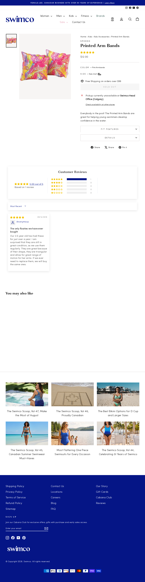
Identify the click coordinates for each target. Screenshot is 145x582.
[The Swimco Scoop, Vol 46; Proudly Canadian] (72, 394)
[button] (87, 52)
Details (110, 137)
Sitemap (11, 508)
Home (83, 36)
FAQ (53, 508)
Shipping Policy (15, 486)
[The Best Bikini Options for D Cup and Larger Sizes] (118, 394)
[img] (17, 217)
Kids (72, 15)
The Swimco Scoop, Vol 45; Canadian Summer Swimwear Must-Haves (27, 454)
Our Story (102, 486)
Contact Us (78, 22)
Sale (63, 22)
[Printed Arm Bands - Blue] (23, 355)
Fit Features (110, 129)
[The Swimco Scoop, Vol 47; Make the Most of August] (27, 394)
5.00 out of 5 (36, 183)
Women (45, 15)
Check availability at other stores (100, 104)
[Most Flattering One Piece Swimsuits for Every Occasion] (72, 433)
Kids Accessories (101, 36)
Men (59, 15)
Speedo (85, 41)
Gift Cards (102, 491)
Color (92, 67)
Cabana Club (104, 497)
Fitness (85, 15)
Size (88, 74)
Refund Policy (14, 503)
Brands (100, 15)
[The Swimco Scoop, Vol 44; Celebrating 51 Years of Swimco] (118, 433)
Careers (55, 497)
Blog (53, 503)
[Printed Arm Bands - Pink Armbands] (19, 355)
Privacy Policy (14, 491)
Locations (57, 491)
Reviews (101, 503)
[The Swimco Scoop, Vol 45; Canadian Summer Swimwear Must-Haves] (27, 433)
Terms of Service (16, 497)
